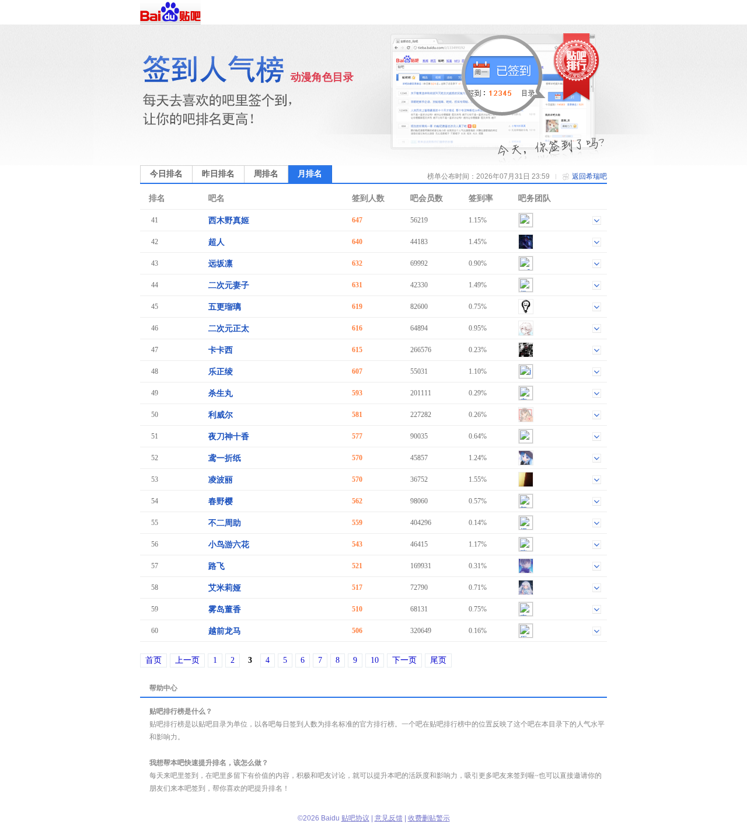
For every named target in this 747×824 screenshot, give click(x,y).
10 (375, 660)
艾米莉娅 (224, 587)
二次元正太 (228, 328)
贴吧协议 (355, 818)
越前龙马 (224, 631)
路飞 (216, 566)
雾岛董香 (224, 609)
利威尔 (220, 415)
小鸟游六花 (228, 544)
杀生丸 (220, 393)
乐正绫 (220, 371)
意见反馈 (389, 818)
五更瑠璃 (224, 307)
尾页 (438, 660)
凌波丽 (220, 479)
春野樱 (220, 501)
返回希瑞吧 (589, 176)
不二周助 (224, 523)
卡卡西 (220, 350)
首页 (153, 660)
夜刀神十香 (228, 436)
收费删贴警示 (429, 818)
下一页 (404, 660)
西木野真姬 (228, 220)
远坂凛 (220, 263)
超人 (216, 242)
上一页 (187, 660)
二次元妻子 (228, 285)
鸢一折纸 (224, 458)
